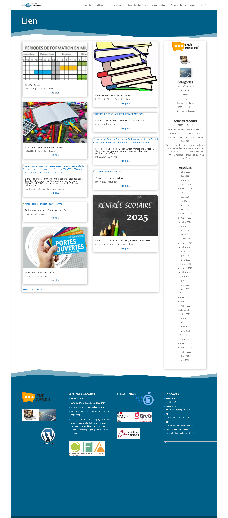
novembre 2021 (185, 301)
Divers (61, 189)
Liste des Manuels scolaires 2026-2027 (114, 95)
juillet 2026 (185, 172)
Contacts (192, 5)
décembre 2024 (185, 213)
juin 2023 (185, 255)
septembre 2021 (185, 310)
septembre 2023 (185, 251)
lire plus (55, 92)
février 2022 (185, 293)
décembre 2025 (185, 188)
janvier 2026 (185, 184)
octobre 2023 (185, 247)
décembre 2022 (185, 268)
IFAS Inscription (185, 107)
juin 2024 (185, 226)
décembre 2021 (185, 297)
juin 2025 (185, 197)
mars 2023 (185, 260)
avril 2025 (185, 201)
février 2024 (185, 234)
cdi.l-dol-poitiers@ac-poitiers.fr (180, 425)
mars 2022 (185, 289)
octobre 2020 (185, 352)
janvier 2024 (185, 238)
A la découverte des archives (109, 178)
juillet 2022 (185, 276)
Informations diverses (177, 5)
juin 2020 (185, 356)
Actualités (88, 5)
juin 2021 (185, 318)
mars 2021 (185, 331)
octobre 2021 (185, 306)
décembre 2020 (185, 343)
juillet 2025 (185, 192)
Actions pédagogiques (134, 5)
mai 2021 (185, 322)
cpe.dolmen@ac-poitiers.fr (178, 417)
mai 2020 (185, 360)
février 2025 (185, 209)
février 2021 (185, 335)
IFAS (200, 5)
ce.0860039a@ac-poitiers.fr (178, 409)
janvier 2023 (185, 264)
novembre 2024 (185, 218)
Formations (116, 5)
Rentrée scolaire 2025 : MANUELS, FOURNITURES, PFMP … (124, 240)
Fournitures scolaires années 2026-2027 (45, 147)
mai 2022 (185, 285)
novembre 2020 (185, 347)
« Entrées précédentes (33, 289)
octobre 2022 (185, 272)
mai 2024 (185, 230)
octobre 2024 (185, 222)
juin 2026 (185, 176)
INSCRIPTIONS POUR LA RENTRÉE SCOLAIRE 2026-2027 (122, 120)
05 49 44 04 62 (172, 402)
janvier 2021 (185, 339)
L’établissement (101, 5)
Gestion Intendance (158, 5)
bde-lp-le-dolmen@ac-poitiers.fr (180, 433)
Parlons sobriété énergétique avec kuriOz (45, 210)
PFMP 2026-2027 (33, 84)
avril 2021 (185, 326)
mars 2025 (185, 205)
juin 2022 (185, 280)
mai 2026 (185, 180)
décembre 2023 (185, 243)
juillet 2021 (185, 314)
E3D (146, 5)
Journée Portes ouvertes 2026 (39, 272)
